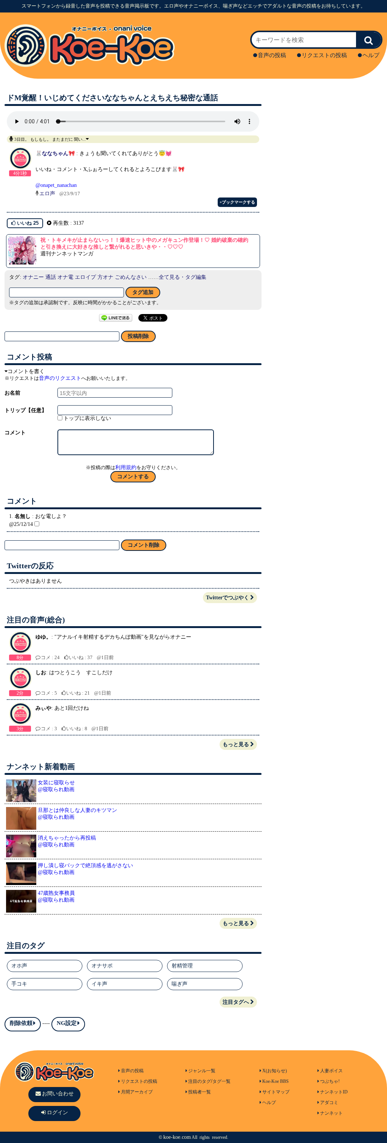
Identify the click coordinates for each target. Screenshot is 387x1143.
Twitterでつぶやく (227, 597)
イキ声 (99, 984)
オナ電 (65, 277)
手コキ (19, 984)
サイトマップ (275, 1092)
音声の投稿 (272, 55)
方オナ (105, 277)
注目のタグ (199, 1081)
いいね (27, 223)
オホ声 (19, 966)
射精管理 (182, 966)
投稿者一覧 (199, 1092)
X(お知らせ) (274, 1070)
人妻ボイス (331, 1070)
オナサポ (102, 966)
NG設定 (67, 1023)
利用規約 (125, 467)
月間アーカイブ (137, 1092)
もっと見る (236, 744)
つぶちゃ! (330, 1081)
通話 (50, 277)
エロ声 (47, 193)
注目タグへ (236, 1002)
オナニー (33, 277)
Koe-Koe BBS (275, 1081)
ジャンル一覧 (201, 1070)
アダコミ (329, 1102)
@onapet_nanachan (56, 185)
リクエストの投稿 (324, 55)
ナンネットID (334, 1092)
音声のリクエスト (60, 378)
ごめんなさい (131, 277)
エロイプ (85, 277)
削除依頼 (21, 1023)
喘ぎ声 (179, 984)
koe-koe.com (177, 1137)
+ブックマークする (237, 202)
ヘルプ (370, 55)
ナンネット (331, 1113)
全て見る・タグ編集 (182, 277)
